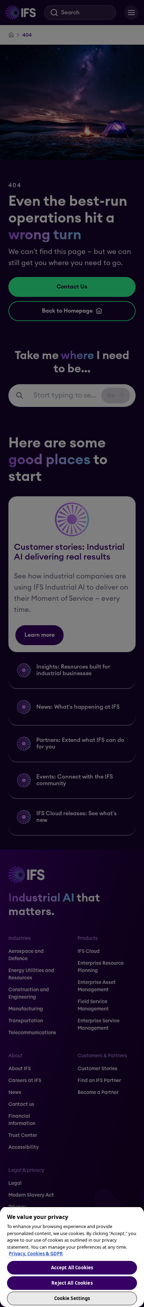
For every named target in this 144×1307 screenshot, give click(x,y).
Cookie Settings (72, 1298)
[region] (72, 1256)
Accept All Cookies (72, 1267)
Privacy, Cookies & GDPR (36, 1253)
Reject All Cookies (71, 1283)
